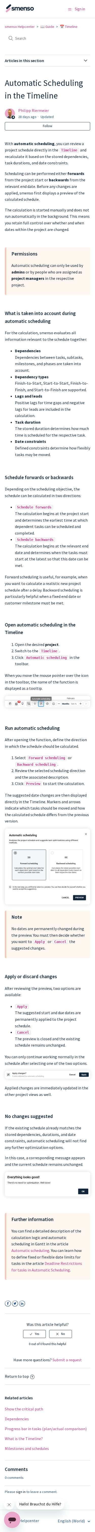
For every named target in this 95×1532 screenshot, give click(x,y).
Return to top (17, 1376)
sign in (21, 1491)
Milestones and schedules (27, 1448)
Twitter (15, 1304)
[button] (69, 9)
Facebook (8, 1304)
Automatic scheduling (30, 1250)
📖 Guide (47, 26)
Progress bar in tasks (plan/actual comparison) (46, 1428)
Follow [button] (47, 126)
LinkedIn (22, 1304)
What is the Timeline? (24, 1438)
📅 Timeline (69, 26)
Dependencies (17, 1418)
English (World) (72, 1520)
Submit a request (67, 1359)
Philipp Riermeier (33, 110)
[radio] (34, 1334)
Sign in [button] (80, 9)
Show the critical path (24, 1408)
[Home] (30, 11)
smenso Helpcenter (20, 26)
